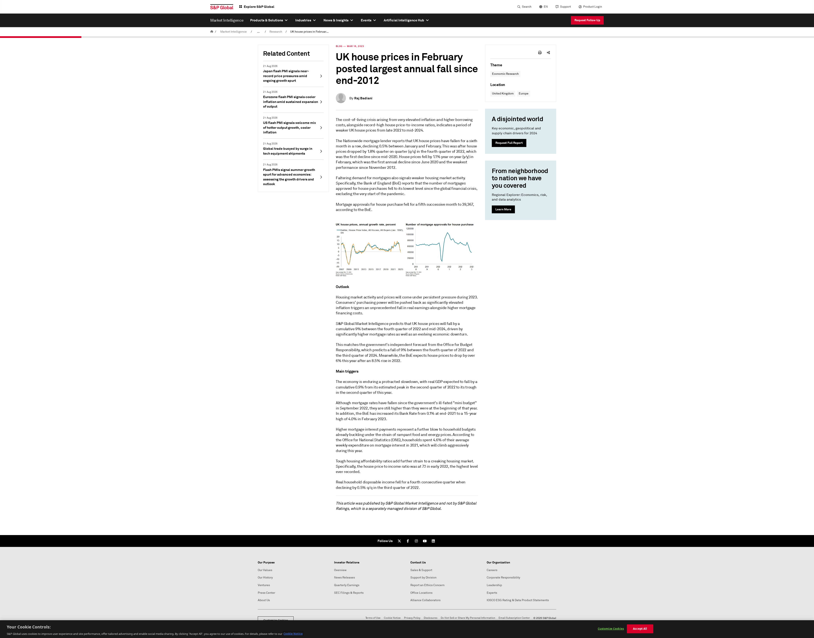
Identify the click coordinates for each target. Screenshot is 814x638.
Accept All (640, 628)
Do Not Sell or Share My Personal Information (468, 618)
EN (546, 6)
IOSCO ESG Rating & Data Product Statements (518, 600)
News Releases (344, 577)
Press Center (266, 593)
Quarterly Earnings (346, 585)
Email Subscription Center (514, 618)
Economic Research (505, 74)
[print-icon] (539, 52)
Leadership (494, 585)
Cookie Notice (392, 618)
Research (275, 31)
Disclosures (430, 618)
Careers (492, 570)
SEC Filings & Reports (349, 593)
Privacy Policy (412, 618)
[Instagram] (416, 541)
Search (526, 6)
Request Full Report (509, 143)
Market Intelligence (233, 31)
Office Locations (421, 593)
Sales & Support (421, 570)
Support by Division (423, 577)
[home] (211, 31)
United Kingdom (503, 93)
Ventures (264, 585)
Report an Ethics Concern (427, 585)
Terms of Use (373, 618)
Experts (492, 593)
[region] (407, 629)
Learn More (503, 209)
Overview (340, 570)
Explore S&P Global (259, 6)
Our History (265, 577)
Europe (523, 93)
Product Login (592, 6)
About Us (264, 600)
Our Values (265, 570)
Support (565, 6)
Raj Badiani (363, 98)
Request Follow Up (587, 20)
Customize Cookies (611, 628)
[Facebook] (407, 541)
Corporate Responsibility (503, 577)
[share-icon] (548, 52)
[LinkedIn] (433, 541)
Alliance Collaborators (425, 600)
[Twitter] (399, 541)
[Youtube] (424, 541)
